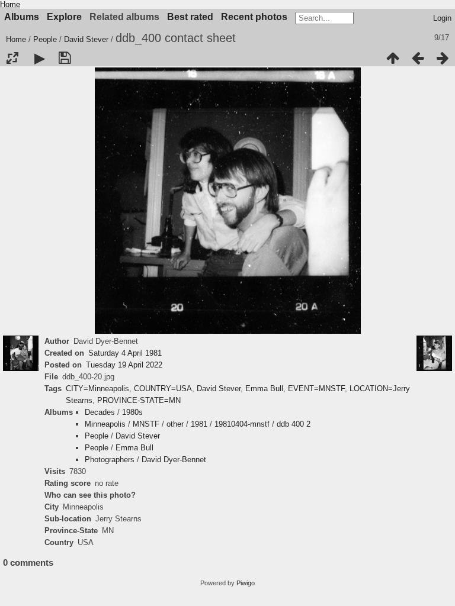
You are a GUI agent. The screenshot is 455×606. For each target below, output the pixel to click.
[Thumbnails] (392, 58)
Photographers (109, 459)
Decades (100, 412)
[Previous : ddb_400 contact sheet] (417, 58)
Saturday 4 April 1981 (125, 353)
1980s (132, 412)
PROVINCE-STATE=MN (139, 400)
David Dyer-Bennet (174, 459)
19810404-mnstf (242, 424)
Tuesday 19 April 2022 (124, 364)
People (45, 39)
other (175, 424)
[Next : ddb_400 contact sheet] (442, 58)
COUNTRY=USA (163, 388)
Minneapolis (105, 424)
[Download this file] (64, 58)
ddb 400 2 (293, 424)
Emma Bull (264, 388)
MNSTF (146, 424)
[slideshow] (39, 58)
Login (442, 18)
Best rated (190, 17)
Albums (21, 17)
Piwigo (245, 582)
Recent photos (254, 17)
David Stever (86, 39)
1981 (199, 424)
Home (10, 4)
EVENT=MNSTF (316, 388)
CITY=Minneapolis (97, 388)
